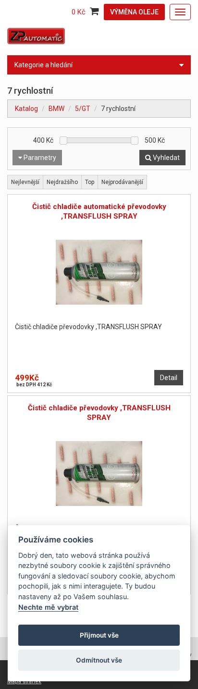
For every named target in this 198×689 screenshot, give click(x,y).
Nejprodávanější (122, 182)
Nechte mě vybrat (48, 607)
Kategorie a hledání (43, 65)
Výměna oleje (134, 12)
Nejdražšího (62, 182)
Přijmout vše (99, 635)
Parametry (39, 157)
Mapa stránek (24, 681)
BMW (56, 108)
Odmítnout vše (99, 660)
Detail (168, 377)
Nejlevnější (25, 182)
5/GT (82, 108)
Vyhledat (165, 157)
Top (89, 182)
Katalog (26, 108)
